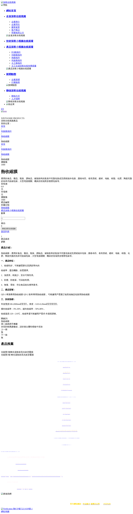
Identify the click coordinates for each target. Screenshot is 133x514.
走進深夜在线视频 (16, 16)
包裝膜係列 (16, 60)
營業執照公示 (17, 33)
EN (2, 109)
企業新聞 (15, 80)
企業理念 (15, 24)
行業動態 (15, 82)
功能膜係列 (16, 55)
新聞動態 (11, 74)
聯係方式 (15, 96)
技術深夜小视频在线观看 (19, 41)
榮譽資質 (15, 27)
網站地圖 (5, 511)
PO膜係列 (15, 52)
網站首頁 (11, 10)
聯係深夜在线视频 (16, 90)
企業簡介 (15, 22)
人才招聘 (15, 99)
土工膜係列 (16, 63)
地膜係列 (15, 58)
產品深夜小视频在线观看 (19, 47)
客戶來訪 (15, 30)
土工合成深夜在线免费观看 (23, 66)
